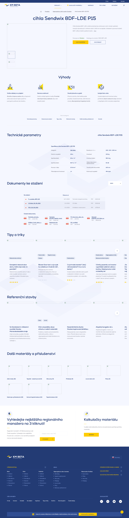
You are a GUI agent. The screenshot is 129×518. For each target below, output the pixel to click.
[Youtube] (114, 501)
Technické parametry (32, 119)
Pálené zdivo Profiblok (87, 471)
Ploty (56, 485)
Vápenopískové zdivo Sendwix (61, 471)
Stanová (10, 480)
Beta (8, 471)
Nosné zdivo (85, 474)
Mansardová (11, 483)
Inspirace (37, 500)
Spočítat (91, 434)
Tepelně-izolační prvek (60, 476)
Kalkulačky (87, 514)
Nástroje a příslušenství (60, 488)
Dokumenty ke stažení (47, 119)
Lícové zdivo (58, 483)
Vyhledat (45, 439)
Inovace (15, 500)
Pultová (10, 485)
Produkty (47, 11)
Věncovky (57, 478)
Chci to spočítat (80, 42)
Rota (24, 471)
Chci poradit (97, 42)
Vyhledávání (124, 5)
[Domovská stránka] (41, 11)
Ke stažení (29, 500)
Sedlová (10, 474)
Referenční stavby (70, 119)
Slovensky (117, 457)
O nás (8, 500)
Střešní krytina (12, 467)
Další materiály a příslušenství (87, 119)
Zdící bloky (57, 474)
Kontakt (100, 119)
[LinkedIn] (120, 501)
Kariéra (53, 500)
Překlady (57, 481)
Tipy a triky (59, 119)
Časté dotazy (71, 500)
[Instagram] (107, 501)
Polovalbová (11, 478)
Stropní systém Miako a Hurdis (109, 467)
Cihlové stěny (104, 471)
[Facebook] (101, 501)
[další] (117, 251)
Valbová (10, 476)
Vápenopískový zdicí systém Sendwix (62, 11)
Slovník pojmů (61, 500)
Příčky (83, 476)
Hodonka (41, 471)
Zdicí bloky (73, 150)
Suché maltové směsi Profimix (109, 474)
